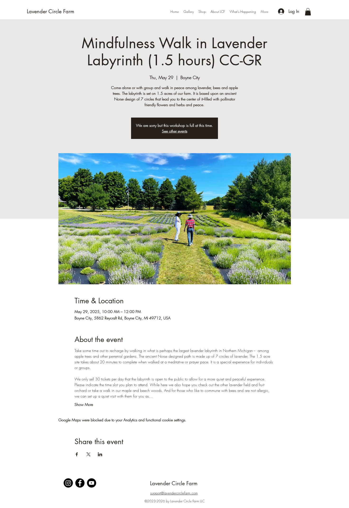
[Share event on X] (88, 454)
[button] (308, 11)
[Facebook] (80, 483)
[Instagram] (68, 483)
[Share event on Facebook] (77, 454)
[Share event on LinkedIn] (100, 454)
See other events (174, 131)
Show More (84, 404)
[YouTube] (91, 483)
